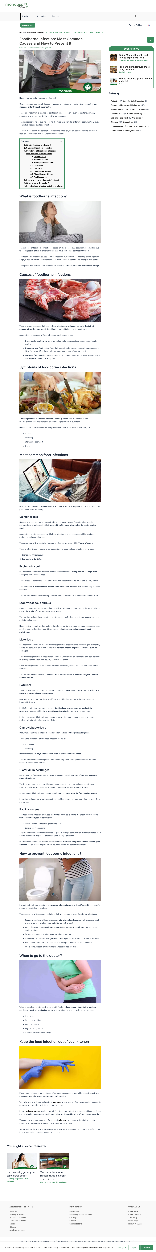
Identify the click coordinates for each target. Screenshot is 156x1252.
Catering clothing (134, 114)
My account (74, 1211)
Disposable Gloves (34, 32)
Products (26, 16)
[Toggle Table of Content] (60, 142)
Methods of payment (17, 1218)
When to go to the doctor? (37, 183)
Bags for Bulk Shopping (133, 101)
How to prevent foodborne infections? (42, 180)
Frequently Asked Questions (80, 1214)
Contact (72, 1221)
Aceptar (147, 1247)
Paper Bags (133, 1221)
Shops (12, 1224)
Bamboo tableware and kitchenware (126, 105)
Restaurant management (42, 48)
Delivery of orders (16, 1214)
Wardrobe (10, 1181)
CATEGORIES (134, 1207)
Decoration (41, 16)
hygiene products (32, 1111)
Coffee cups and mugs (136, 126)
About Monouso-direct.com (21, 1207)
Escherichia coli (41, 160)
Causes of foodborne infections (40, 148)
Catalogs (73, 1218)
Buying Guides (135, 25)
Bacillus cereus (40, 177)
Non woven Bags (135, 1224)
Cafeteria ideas (117, 114)
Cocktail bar (128, 122)
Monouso (57, 1102)
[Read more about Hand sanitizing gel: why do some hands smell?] (22, 1161)
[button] (136, 16)
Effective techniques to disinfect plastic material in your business (53, 1175)
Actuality (114, 101)
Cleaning (10, 1179)
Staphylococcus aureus (44, 163)
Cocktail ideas (117, 126)
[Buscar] (150, 39)
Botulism (38, 168)
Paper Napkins (134, 1211)
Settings (121, 1247)
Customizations (75, 1224)
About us (13, 1211)
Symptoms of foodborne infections (41, 151)
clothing (62, 1120)
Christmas (136, 118)
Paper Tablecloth (135, 1214)
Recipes (55, 16)
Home (22, 32)
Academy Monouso (17, 1230)
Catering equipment (47, 1182)
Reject (134, 1247)
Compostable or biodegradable (124, 131)
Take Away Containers (137, 1218)
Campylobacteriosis (42, 171)
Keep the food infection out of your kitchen (44, 186)
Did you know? (62, 1182)
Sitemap (12, 1227)
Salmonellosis (40, 157)
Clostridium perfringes (43, 174)
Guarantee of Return (17, 1221)
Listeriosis (38, 165)
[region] (78, 1247)
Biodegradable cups (119, 109)
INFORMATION (75, 1207)
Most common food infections (39, 154)
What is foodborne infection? (38, 145)
